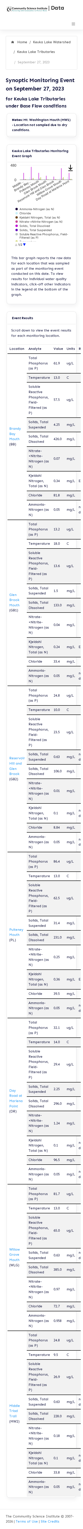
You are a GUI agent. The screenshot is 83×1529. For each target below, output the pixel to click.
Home (21, 42)
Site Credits (50, 1521)
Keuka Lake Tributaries (36, 52)
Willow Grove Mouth (14, 1255)
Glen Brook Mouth (14, 600)
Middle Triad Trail (14, 1411)
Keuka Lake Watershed (52, 42)
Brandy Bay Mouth (15, 434)
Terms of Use (27, 1521)
